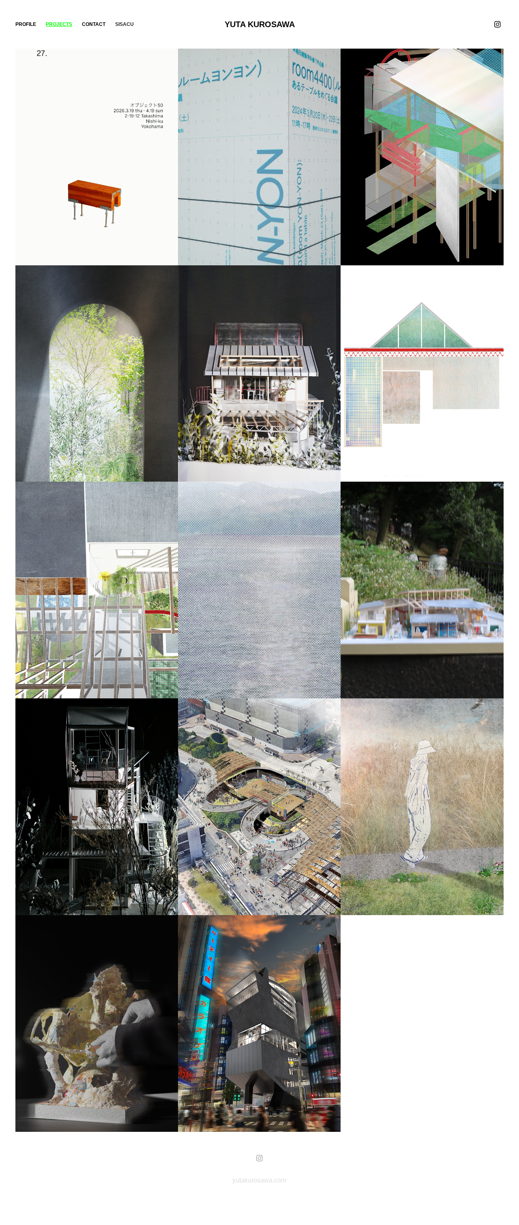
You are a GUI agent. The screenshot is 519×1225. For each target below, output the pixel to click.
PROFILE (25, 24)
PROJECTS (59, 24)
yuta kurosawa (260, 24)
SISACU (124, 24)
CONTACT (93, 24)
